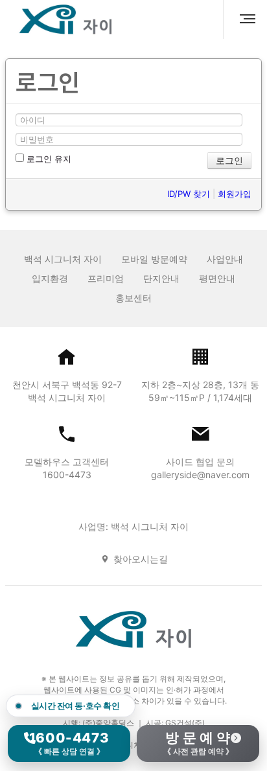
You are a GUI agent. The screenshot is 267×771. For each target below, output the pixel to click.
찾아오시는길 (140, 558)
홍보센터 (133, 297)
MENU (242, 19)
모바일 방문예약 (154, 258)
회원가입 (234, 194)
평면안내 (217, 278)
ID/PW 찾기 (188, 194)
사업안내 (225, 258)
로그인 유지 (47, 159)
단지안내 (161, 278)
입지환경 (50, 278)
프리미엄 (105, 278)
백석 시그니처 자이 (63, 258)
